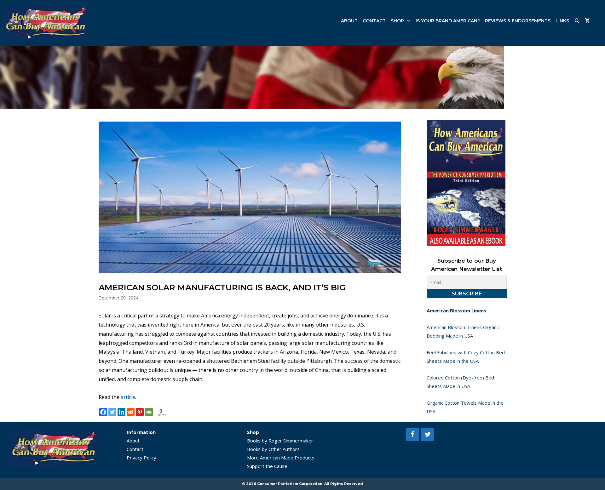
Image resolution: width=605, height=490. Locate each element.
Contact (374, 21)
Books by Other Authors (273, 449)
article (128, 397)
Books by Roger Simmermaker (280, 440)
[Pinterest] (140, 412)
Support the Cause (267, 466)
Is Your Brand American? (448, 21)
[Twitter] (112, 412)
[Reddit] (131, 412)
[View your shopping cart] (587, 20)
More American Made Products (280, 457)
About (349, 21)
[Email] (149, 412)
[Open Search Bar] (577, 20)
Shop (397, 21)
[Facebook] (103, 412)
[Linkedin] (121, 412)
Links (562, 21)
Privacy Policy (141, 457)
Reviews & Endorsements (517, 21)
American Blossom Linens (456, 310)
